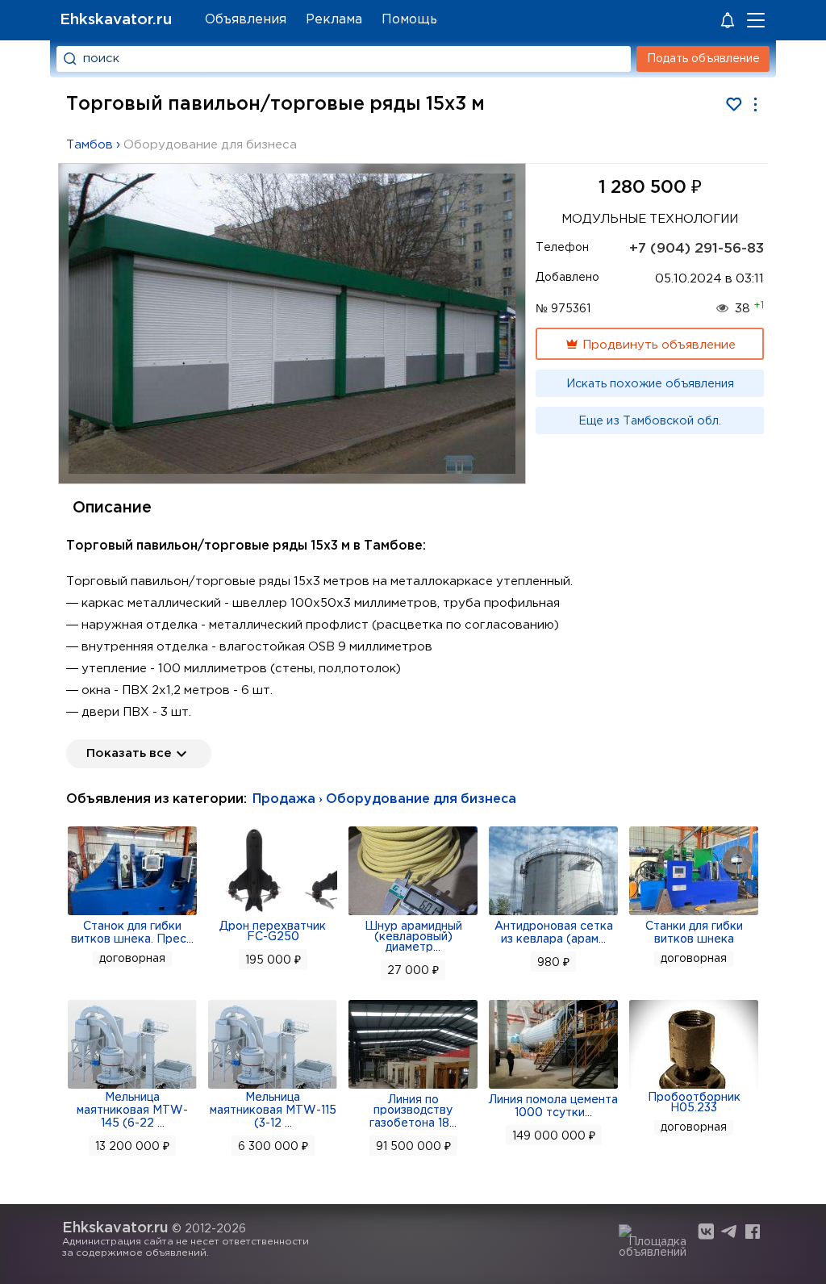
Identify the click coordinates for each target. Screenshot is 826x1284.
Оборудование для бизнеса (210, 145)
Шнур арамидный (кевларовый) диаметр (413, 937)
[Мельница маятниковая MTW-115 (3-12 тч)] (272, 1087)
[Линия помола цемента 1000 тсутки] (553, 1087)
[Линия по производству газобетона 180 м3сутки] (413, 1087)
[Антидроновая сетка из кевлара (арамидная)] (553, 913)
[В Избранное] (733, 104)
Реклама (334, 20)
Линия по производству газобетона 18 (411, 1111)
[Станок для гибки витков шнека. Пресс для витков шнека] (132, 913)
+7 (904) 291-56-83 (696, 248)
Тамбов (89, 145)
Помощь (409, 20)
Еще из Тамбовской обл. (649, 421)
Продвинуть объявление (657, 345)
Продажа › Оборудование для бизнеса (384, 799)
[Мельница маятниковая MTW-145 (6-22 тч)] (132, 1087)
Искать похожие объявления (650, 384)
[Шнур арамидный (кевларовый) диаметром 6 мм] (413, 913)
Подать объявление (703, 59)
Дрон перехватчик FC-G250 (272, 932)
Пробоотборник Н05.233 (694, 1103)
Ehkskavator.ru (116, 20)
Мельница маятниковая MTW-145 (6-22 (132, 1110)
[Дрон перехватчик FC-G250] (272, 913)
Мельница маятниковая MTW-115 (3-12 (273, 1110)
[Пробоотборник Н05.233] (693, 1087)
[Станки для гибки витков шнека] (693, 913)
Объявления (245, 20)
